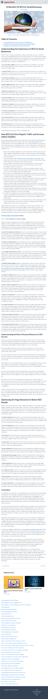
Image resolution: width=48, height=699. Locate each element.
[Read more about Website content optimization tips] (34, 581)
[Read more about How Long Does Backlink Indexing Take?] (13, 582)
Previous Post (5, 565)
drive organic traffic (34, 141)
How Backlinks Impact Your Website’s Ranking (12, 668)
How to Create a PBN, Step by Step (9, 683)
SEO (37, 689)
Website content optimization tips (33, 589)
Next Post (44, 565)
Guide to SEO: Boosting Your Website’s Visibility (12, 654)
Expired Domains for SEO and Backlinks (10, 663)
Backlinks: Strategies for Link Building (10, 659)
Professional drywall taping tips (8, 609)
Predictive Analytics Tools (7, 616)
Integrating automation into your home (10, 618)
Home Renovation (36, 691)
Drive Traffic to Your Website (8, 681)
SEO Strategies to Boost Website (11, 215)
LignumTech (9, 2)
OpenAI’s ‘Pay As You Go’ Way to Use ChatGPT (12, 661)
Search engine (24, 9)
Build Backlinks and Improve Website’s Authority (12, 674)
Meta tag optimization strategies (9, 611)
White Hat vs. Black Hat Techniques (9, 665)
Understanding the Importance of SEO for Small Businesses (18, 42)
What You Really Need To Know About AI (10, 652)
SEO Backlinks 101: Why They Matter (9, 600)
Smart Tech (37, 693)
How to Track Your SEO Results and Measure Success (14, 643)
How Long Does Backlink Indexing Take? (13, 591)
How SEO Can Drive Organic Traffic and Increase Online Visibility (19, 44)
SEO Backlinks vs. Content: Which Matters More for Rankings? (16, 604)
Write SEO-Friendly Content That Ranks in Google (13, 677)
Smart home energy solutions (8, 625)
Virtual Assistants (5, 607)
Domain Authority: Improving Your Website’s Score (13, 672)
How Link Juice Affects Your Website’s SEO (11, 670)
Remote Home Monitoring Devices (9, 636)
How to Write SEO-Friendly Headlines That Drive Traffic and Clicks (17, 645)
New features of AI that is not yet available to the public (14, 650)
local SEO (41, 110)
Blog (37, 694)
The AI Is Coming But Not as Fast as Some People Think (14, 656)
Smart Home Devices (6, 613)
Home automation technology (8, 629)
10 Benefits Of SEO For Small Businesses (10, 679)
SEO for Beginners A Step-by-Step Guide (11, 623)
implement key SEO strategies (32, 529)
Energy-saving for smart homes (9, 620)
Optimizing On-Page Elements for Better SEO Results (17, 45)
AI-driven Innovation (6, 634)
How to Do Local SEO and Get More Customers (12, 647)
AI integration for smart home (8, 627)
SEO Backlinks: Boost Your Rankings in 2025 (11, 602)
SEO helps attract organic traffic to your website (28, 158)
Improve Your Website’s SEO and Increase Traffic (13, 641)
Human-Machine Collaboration (8, 638)
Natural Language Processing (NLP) (9, 632)
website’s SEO (22, 246)
